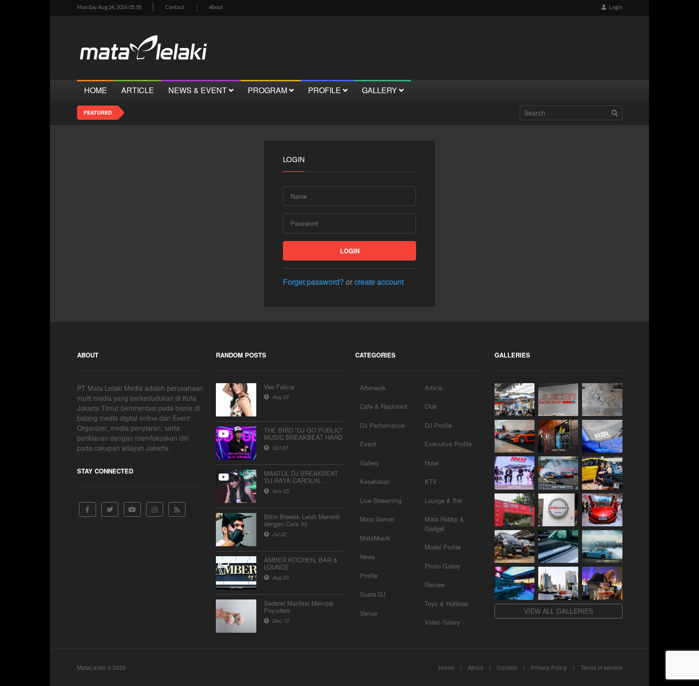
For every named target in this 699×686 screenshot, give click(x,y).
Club (431, 406)
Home (446, 667)
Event (368, 443)
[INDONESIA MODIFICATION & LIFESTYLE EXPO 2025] (514, 472)
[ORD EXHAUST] (558, 509)
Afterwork (373, 387)
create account (379, 281)
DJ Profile (438, 425)
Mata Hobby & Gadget (444, 523)
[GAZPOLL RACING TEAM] (558, 546)
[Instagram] (154, 509)
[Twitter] (109, 509)
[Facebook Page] (87, 509)
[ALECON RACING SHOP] (558, 399)
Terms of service (601, 667)
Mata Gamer (377, 518)
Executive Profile (448, 443)
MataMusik (375, 537)
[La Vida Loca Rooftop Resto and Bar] (514, 583)
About (216, 7)
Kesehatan (374, 481)
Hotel (432, 462)
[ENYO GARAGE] (602, 399)
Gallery (369, 462)
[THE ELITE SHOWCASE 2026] (514, 436)
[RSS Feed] (176, 509)
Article (433, 387)
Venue (368, 613)
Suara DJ (373, 594)
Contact (174, 7)
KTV (431, 481)
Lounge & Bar (443, 500)
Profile (369, 575)
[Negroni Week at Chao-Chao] (602, 583)
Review (435, 584)
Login (615, 7)
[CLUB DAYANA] (558, 436)
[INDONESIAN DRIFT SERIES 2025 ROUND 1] (602, 546)
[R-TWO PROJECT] (514, 546)
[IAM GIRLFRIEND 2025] (602, 472)
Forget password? (313, 281)
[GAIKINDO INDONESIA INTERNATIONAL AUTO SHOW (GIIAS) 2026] (514, 399)
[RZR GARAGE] (602, 436)
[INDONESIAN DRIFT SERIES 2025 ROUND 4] (558, 472)
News (367, 556)
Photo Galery (443, 565)
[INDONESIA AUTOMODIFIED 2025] (514, 509)
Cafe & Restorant (384, 406)
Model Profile (443, 546)
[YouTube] (132, 509)
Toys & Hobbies (446, 603)
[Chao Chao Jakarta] (558, 583)
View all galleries (558, 611)
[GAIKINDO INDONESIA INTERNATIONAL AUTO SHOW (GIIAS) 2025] (602, 509)
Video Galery (442, 622)
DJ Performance (382, 425)
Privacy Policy (549, 667)
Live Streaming (380, 500)
